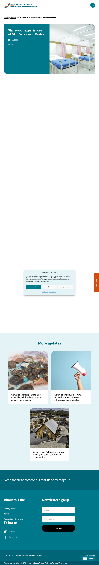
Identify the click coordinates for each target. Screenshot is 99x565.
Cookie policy (45, 292)
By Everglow (90, 555)
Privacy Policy (52, 292)
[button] (72, 272)
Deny (49, 287)
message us (62, 480)
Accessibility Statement (13, 519)
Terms (6, 514)
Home (6, 17)
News (12, 44)
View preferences (65, 287)
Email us (44, 480)
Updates (13, 17)
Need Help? (96, 282)
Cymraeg (92, 5)
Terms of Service (58, 563)
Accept (33, 287)
